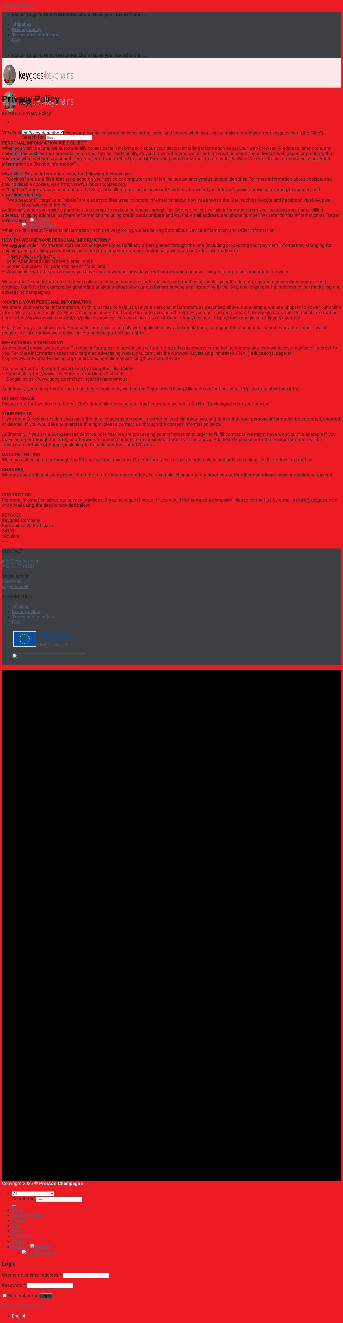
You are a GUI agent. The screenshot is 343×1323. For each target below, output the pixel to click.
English (20, 220)
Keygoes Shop (27, 1215)
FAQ (16, 40)
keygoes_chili (15, 586)
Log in (46, 1296)
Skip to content (17, 4)
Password (14, 1285)
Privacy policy (26, 29)
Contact (21, 1236)
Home (18, 1209)
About (18, 1220)
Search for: (33, 137)
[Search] (14, 1206)
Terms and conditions (36, 34)
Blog (17, 169)
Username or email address (32, 1275)
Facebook (11, 581)
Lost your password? (23, 1305)
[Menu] (13, 121)
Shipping (21, 24)
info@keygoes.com (21, 561)
